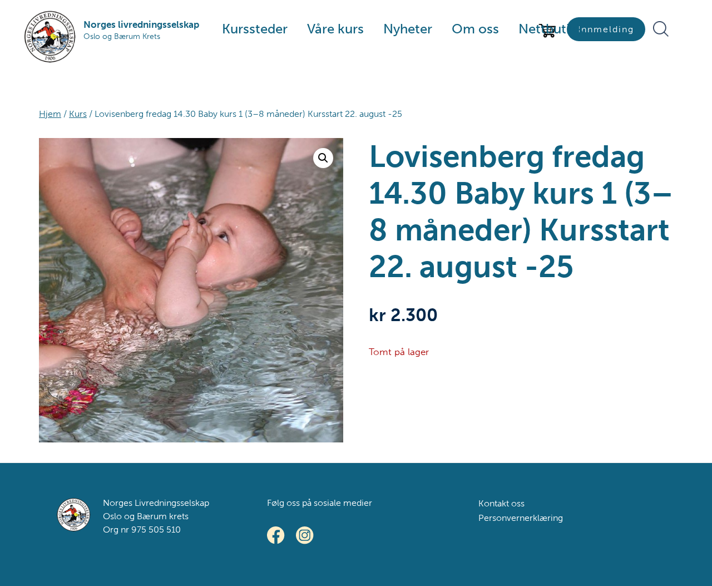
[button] (323, 158)
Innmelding (606, 29)
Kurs (78, 114)
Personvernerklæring (520, 518)
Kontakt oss (501, 503)
